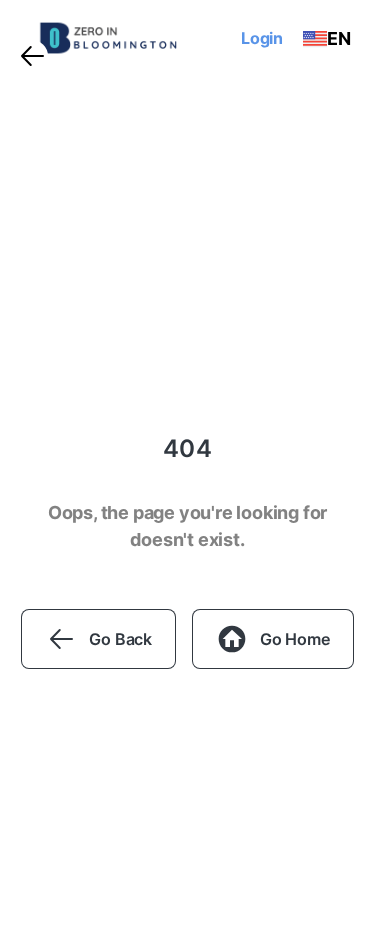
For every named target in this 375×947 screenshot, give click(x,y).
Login (262, 38)
